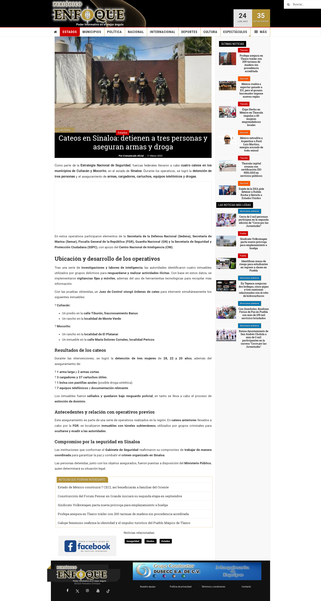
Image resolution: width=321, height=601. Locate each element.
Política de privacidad (181, 586)
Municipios (91, 32)
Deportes (189, 32)
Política (114, 32)
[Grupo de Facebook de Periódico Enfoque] (87, 543)
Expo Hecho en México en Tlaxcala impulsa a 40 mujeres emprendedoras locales (251, 117)
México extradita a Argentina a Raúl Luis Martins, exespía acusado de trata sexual (251, 144)
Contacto (246, 586)
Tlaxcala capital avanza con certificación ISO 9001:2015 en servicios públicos (251, 170)
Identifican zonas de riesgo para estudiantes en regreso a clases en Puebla (253, 265)
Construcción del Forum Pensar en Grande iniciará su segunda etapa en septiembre (120, 496)
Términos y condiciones (213, 586)
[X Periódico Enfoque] (77, 591)
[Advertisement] (133, 207)
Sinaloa (150, 541)
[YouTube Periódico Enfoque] (98, 591)
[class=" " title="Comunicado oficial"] (226, 334)
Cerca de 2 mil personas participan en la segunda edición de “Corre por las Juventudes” (254, 221)
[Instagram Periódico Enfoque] (87, 591)
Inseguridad (133, 541)
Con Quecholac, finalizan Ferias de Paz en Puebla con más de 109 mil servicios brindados (254, 313)
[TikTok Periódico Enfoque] (108, 591)
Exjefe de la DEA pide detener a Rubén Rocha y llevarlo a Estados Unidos (251, 193)
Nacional (136, 32)
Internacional (162, 32)
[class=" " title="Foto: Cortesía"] (227, 58)
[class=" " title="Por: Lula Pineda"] (226, 219)
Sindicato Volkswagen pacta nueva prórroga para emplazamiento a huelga (113, 505)
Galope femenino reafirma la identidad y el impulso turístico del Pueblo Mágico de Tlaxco (124, 523)
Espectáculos (235, 32)
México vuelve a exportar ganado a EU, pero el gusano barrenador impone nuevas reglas (251, 90)
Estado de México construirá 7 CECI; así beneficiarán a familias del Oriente (113, 487)
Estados (70, 32)
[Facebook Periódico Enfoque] (67, 591)
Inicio (55, 31)
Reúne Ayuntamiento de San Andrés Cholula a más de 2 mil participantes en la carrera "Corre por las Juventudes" (253, 338)
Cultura (210, 32)
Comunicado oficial (133, 155)
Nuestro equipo (147, 586)
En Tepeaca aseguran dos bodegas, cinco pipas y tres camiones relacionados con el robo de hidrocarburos (254, 290)
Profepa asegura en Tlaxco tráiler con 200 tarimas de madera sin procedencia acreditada (123, 514)
